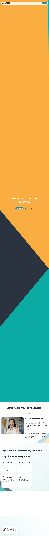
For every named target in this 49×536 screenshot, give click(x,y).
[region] (10, 530)
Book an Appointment (29, 208)
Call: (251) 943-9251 (19, 208)
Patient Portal (39, 0)
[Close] (17, 526)
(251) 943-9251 (45, 0)
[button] (23, 3)
